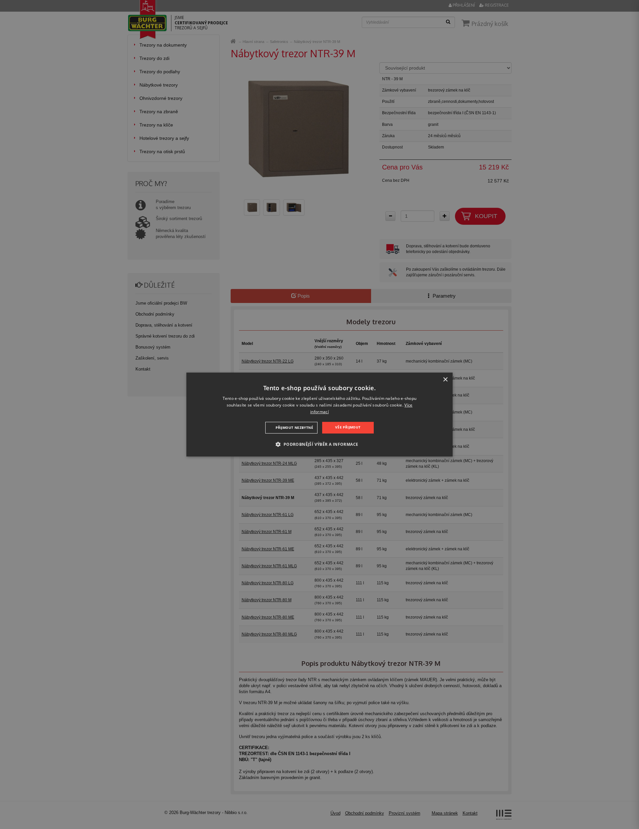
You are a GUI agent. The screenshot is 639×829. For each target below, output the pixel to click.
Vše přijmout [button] (348, 427)
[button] (319, 444)
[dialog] (319, 414)
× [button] (445, 379)
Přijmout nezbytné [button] (294, 427)
